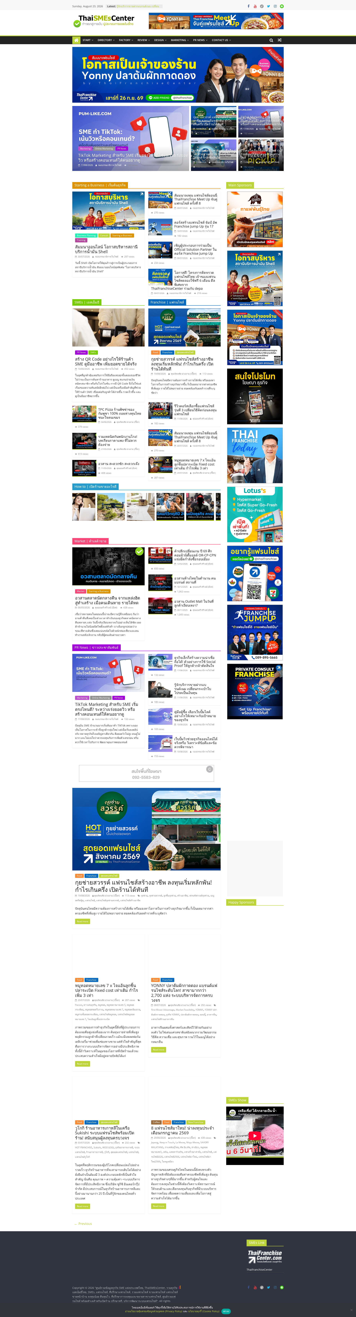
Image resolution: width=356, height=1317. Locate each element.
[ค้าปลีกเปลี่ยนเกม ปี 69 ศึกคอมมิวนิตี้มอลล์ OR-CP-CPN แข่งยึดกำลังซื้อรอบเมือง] (160, 550)
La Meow (180, 1142)
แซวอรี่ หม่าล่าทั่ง (192, 1151)
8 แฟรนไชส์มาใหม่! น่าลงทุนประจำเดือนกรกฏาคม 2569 (182, 1130)
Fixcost (78, 1004)
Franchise (167, 352)
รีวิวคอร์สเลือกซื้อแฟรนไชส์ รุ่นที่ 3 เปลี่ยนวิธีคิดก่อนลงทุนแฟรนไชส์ (261, 154)
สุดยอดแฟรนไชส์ (185, 352)
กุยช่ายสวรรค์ (155, 895)
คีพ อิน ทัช (185, 1147)
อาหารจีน (211, 1014)
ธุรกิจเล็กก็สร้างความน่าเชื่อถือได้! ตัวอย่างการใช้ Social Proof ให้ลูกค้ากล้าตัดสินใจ (133, 157)
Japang (154, 1142)
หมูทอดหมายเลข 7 (114, 1009)
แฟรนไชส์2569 (171, 1156)
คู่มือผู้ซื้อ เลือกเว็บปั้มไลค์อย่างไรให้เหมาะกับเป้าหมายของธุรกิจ (195, 716)
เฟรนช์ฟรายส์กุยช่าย (199, 895)
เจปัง (165, 1151)
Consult (104, 235)
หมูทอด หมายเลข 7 (116, 1004)
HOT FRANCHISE (83, 1147)
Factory (124, 40)
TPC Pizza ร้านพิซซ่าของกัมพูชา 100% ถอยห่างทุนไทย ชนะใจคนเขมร (119, 413)
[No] (351, 1310)
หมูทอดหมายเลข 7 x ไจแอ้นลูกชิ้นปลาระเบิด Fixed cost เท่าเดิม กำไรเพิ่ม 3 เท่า (194, 464)
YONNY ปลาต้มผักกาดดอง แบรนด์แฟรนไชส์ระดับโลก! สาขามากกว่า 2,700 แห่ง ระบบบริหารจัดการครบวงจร (184, 993)
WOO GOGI (108, 1147)
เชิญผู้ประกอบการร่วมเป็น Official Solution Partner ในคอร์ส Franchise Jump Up (195, 249)
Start (86, 40)
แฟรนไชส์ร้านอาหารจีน (162, 1019)
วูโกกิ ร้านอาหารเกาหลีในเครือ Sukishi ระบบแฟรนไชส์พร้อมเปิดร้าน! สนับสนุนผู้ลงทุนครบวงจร (104, 1132)
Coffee (156, 1122)
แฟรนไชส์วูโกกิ (82, 1156)
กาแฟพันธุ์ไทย (172, 1147)
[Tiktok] (262, 6)
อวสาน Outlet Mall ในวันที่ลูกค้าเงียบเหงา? (194, 603)
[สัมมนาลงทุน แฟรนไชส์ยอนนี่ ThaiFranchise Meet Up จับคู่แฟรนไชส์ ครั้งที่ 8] (160, 194)
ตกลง (226, 1311)
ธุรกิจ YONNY (172, 1014)
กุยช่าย (144, 895)
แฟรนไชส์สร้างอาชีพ (130, 900)
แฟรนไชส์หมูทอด (107, 1014)
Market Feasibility (185, 1009)
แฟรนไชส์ (90, 900)
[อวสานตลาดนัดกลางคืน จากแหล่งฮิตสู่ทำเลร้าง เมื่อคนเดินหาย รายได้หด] (108, 550)
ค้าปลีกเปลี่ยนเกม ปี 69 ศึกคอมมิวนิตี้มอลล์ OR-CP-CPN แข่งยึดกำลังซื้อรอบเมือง (195, 555)
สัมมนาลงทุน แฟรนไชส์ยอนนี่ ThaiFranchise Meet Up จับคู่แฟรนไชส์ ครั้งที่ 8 (195, 199)
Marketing (178, 40)
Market (80, 591)
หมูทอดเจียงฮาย (132, 1009)
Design (159, 40)
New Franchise (195, 1122)
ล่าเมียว (195, 1147)
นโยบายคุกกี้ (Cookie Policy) (204, 1311)
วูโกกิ (106, 1152)
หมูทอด (101, 1004)
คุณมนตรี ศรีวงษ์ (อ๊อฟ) (269, 162)
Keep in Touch (167, 1142)
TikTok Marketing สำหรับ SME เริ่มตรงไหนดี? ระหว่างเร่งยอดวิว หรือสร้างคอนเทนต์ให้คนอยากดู (261, 120)
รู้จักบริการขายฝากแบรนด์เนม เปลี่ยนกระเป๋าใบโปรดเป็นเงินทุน (192, 688)
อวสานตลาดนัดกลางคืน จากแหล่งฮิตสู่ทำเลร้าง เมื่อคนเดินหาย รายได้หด (107, 600)
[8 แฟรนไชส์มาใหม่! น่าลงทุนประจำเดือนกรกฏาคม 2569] (184, 1079)
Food (155, 352)
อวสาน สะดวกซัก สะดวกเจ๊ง (118, 463)
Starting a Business (122, 235)
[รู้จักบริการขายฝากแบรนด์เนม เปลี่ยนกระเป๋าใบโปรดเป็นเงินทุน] (160, 683)
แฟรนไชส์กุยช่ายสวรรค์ (107, 900)
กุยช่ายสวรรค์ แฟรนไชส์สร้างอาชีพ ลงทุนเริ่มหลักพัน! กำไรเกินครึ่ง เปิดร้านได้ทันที (212, 120)
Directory (105, 40)
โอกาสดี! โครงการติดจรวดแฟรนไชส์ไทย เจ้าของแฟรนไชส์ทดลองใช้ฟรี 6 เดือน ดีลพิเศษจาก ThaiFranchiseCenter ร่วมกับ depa (183, 280)
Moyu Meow (192, 1142)
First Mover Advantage (162, 1009)
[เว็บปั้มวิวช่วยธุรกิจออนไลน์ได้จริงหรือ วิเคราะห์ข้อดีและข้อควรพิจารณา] (160, 737)
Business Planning (86, 235)
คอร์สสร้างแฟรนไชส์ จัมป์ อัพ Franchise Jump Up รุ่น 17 (195, 224)
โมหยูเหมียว (168, 1161)
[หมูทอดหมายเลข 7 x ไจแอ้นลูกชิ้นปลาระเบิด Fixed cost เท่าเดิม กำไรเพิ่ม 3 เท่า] (160, 459)
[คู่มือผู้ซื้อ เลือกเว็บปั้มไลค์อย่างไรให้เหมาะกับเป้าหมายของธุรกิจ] (160, 710)
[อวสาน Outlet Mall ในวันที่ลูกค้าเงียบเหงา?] (160, 600)
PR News (199, 40)
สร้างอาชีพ (182, 895)
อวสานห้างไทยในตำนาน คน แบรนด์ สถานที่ (195, 580)
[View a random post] (280, 40)
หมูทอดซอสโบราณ (94, 1009)
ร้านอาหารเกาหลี (94, 1152)
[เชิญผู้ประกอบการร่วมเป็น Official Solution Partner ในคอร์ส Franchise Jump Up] (160, 244)
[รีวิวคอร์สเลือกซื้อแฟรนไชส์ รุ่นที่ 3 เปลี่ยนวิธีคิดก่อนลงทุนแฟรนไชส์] (261, 142)
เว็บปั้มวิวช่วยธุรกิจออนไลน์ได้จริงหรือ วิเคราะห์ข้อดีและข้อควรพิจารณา (195, 743)
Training (81, 240)
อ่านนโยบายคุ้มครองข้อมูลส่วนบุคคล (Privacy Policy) (153, 1311)
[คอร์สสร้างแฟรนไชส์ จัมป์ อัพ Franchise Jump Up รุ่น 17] (160, 221)
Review (142, 40)
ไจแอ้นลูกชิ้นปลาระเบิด (99, 1019)
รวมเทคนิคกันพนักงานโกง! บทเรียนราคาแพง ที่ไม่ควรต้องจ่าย (117, 440)
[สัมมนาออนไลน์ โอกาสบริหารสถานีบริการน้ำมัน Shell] (108, 194)
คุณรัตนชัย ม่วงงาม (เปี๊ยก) (223, 128)
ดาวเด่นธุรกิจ (90, 1004)
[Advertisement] (255, 868)
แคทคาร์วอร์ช (176, 1151)
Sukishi (97, 1147)
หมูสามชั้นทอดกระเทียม (86, 1014)
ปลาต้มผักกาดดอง (189, 1014)
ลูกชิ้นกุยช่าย (170, 895)
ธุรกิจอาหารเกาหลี (124, 1147)
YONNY (199, 1009)
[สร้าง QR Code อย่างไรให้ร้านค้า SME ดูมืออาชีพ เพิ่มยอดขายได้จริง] (108, 311)
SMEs (93, 352)
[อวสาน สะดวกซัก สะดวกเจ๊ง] (84, 462)
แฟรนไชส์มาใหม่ (189, 1156)
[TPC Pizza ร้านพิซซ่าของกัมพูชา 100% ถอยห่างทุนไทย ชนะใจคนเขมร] (84, 408)
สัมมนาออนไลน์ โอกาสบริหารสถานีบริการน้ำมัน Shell (106, 249)
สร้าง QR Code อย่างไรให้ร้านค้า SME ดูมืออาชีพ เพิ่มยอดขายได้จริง (106, 361)
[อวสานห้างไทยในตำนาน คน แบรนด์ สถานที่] (160, 577)
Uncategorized (138, 148)
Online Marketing (104, 148)
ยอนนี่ (202, 1014)
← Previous (83, 1223)
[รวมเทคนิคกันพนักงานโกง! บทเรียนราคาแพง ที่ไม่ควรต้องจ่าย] (84, 435)
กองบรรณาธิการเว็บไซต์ (109, 165)
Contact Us (220, 40)
